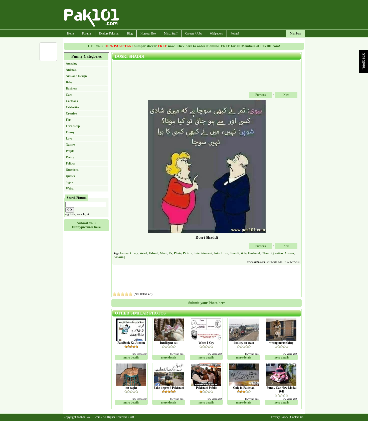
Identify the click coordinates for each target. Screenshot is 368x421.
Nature (70, 144)
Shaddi (234, 253)
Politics (70, 163)
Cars (69, 94)
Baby (69, 82)
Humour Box (148, 33)
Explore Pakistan (109, 33)
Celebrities (72, 107)
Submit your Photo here (206, 303)
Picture (187, 253)
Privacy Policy (279, 417)
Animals (71, 70)
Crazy (134, 253)
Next (286, 94)
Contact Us (296, 417)
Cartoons (72, 101)
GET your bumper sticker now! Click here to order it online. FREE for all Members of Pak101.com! (184, 46)
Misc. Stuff (170, 33)
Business (71, 88)
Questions (72, 170)
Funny (70, 132)
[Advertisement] (212, 15)
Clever (266, 253)
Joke (217, 253)
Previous (260, 94)
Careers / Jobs (193, 33)
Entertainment (203, 253)
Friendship (73, 126)
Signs (69, 182)
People (70, 151)
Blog (130, 33)
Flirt (68, 120)
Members (295, 33)
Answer (289, 253)
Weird (70, 188)
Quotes (70, 176)
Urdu (224, 253)
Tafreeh (153, 253)
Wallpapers (216, 33)
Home (70, 33)
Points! (235, 33)
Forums (86, 33)
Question (277, 253)
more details (131, 357)
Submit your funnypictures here (86, 225)
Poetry (70, 157)
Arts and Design (76, 76)
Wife (244, 253)
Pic (170, 253)
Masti (163, 253)
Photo (177, 253)
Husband (254, 253)
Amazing (71, 63)
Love (69, 138)
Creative (71, 113)
